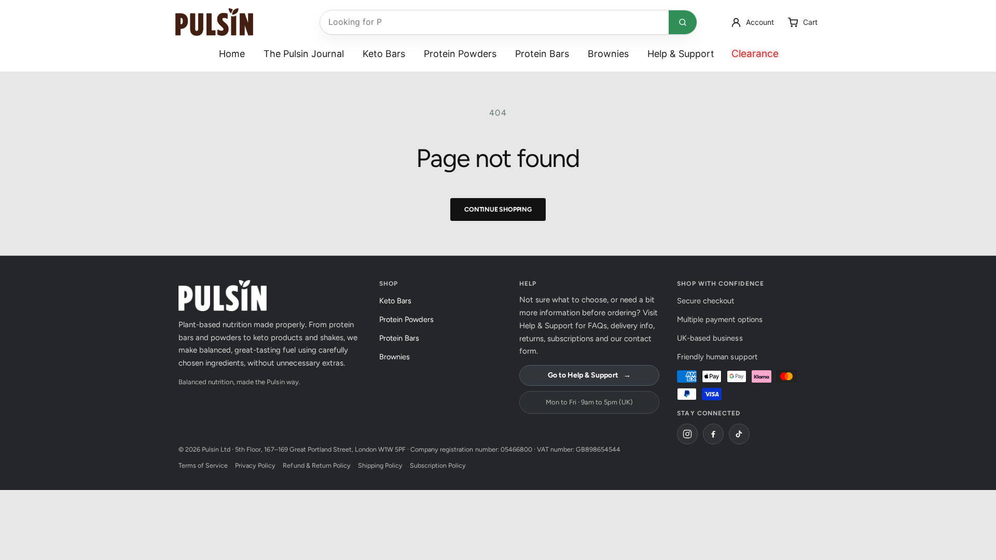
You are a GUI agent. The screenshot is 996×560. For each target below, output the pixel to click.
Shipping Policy (380, 465)
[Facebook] (713, 434)
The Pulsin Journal (304, 53)
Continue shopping (498, 209)
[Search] (683, 22)
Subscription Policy (438, 465)
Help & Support (680, 53)
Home (232, 53)
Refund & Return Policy (316, 465)
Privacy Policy (255, 465)
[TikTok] (739, 434)
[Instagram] (687, 434)
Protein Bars (542, 53)
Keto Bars (384, 53)
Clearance (755, 54)
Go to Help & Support (589, 375)
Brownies (608, 53)
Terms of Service (203, 465)
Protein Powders (460, 53)
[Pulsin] (214, 22)
